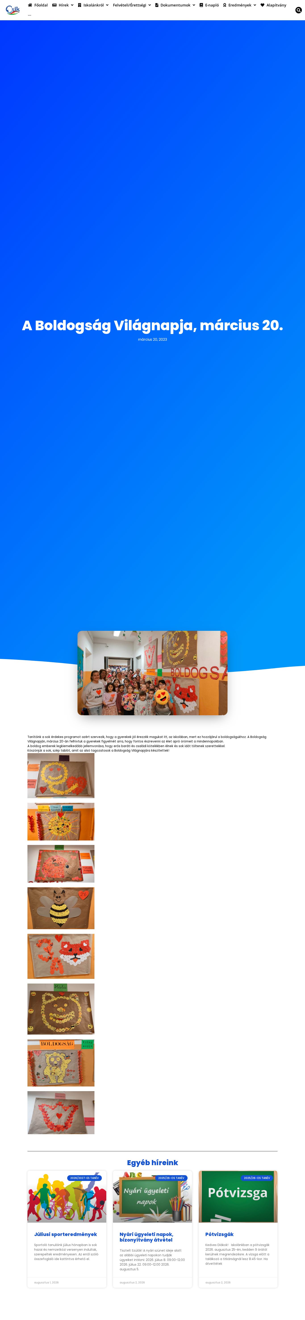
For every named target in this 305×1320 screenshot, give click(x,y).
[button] (298, 10)
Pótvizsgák (219, 1234)
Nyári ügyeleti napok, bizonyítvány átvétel (146, 1237)
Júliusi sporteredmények (65, 1234)
